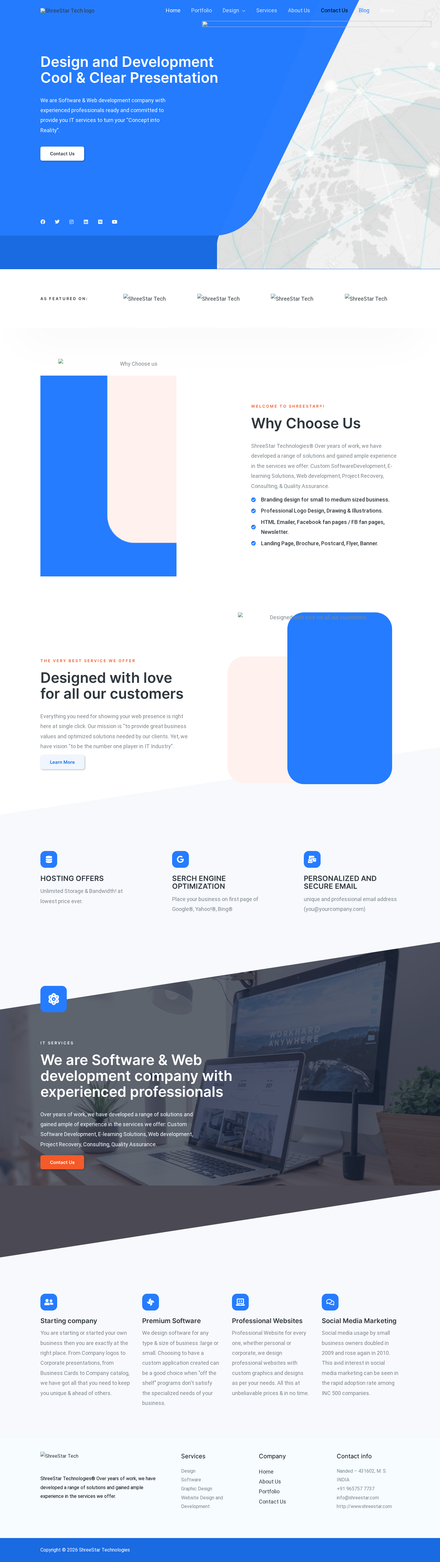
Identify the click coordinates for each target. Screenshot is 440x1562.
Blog (364, 10)
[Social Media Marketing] (330, 1302)
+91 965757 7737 (355, 1489)
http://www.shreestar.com (364, 1506)
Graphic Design (196, 1489)
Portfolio (201, 10)
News (387, 10)
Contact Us (334, 10)
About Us (299, 10)
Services (266, 10)
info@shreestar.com (358, 1498)
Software (191, 1480)
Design (231, 10)
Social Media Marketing (359, 1321)
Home (173, 10)
